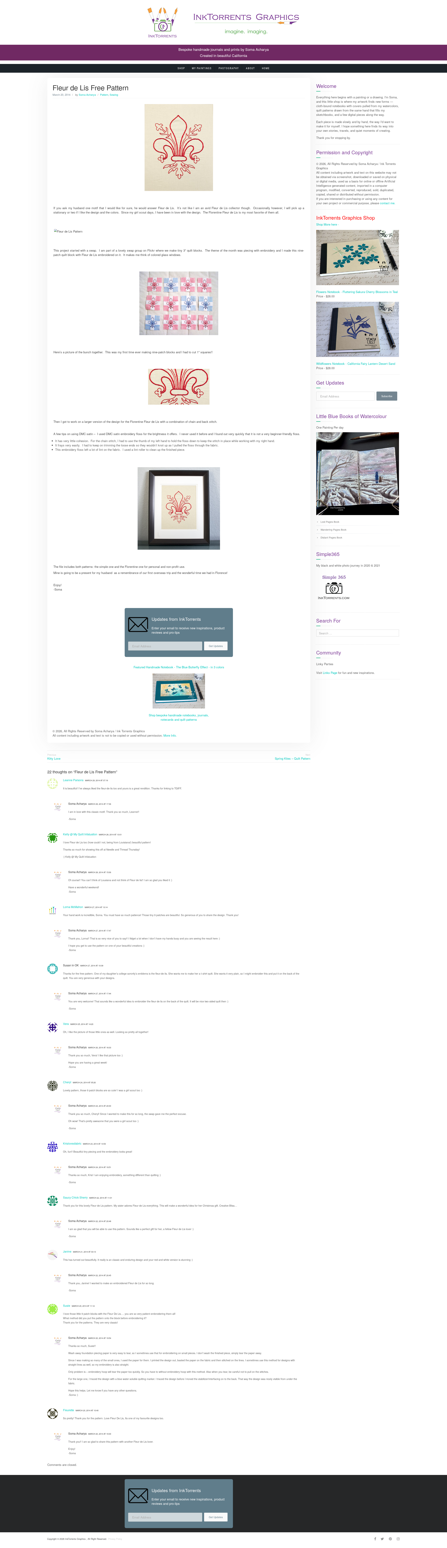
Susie (66, 1306)
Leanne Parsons (73, 780)
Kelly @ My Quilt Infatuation (80, 834)
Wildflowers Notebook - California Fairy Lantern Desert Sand (355, 363)
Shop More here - (327, 224)
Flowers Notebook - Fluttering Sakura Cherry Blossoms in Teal (357, 292)
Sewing (114, 94)
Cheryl (67, 1082)
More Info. (170, 735)
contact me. (387, 203)
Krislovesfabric (72, 1143)
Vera (66, 1024)
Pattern (104, 94)
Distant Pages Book (331, 537)
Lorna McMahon (73, 907)
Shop (181, 68)
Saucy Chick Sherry (75, 1197)
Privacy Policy (115, 1538)
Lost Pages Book (330, 521)
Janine (67, 1251)
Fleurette (68, 1410)
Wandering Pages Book (333, 529)
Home (266, 68)
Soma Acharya (87, 94)
